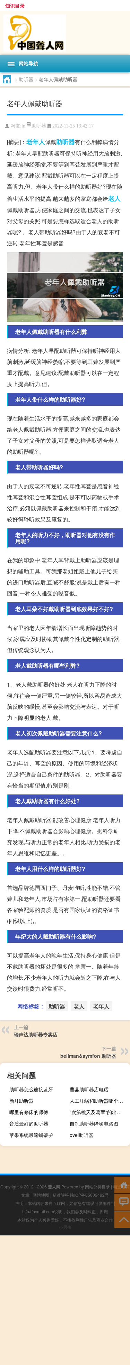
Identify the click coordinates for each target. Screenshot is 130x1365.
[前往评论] (122, 1201)
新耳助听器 (21, 1100)
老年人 (35, 141)
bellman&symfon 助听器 (88, 1055)
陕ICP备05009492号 (89, 1195)
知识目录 (15, 5)
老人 (114, 198)
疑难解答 (60, 1195)
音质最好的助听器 (28, 1123)
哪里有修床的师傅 (28, 1112)
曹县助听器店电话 (89, 1089)
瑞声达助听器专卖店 (36, 1034)
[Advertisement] (65, 1300)
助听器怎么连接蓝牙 (31, 1089)
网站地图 (41, 1195)
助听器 (26, 79)
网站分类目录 (97, 1186)
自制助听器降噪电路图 (94, 1123)
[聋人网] (65, 33)
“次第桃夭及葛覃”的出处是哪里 (99, 1112)
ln (23, 126)
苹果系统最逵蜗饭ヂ (31, 1134)
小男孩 (65, 1227)
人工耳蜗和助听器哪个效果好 (99, 1100)
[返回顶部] (122, 1219)
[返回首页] (122, 1184)
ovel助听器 (81, 1134)
